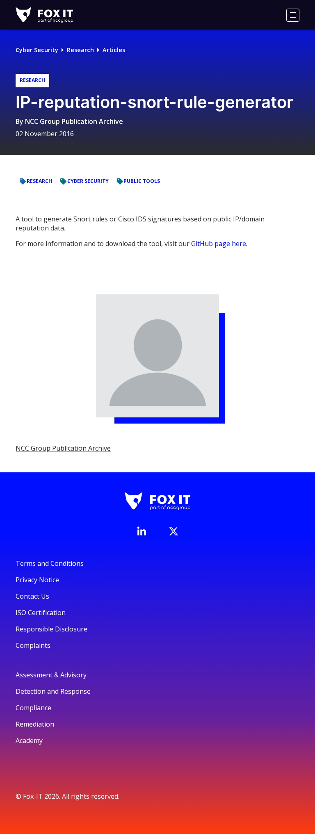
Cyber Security (37, 50)
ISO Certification (41, 612)
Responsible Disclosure (51, 628)
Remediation (35, 724)
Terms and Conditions (50, 563)
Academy (29, 740)
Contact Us (32, 596)
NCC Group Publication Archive (74, 121)
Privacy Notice (37, 579)
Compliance (33, 707)
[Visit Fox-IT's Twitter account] (173, 531)
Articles (114, 50)
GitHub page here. (219, 243)
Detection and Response (53, 691)
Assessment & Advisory (51, 674)
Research (80, 50)
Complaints (33, 645)
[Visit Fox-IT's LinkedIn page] (141, 530)
